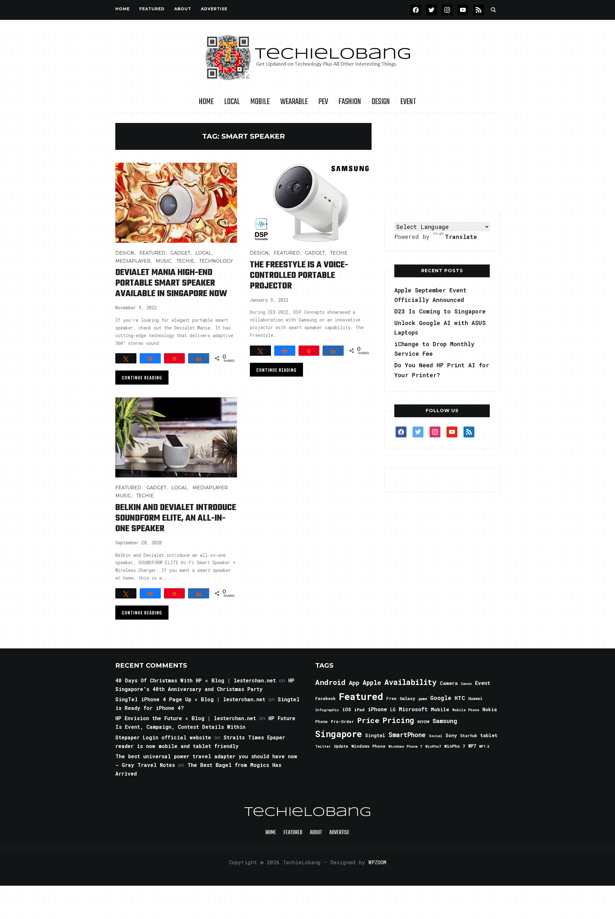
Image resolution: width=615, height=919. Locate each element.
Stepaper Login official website (163, 737)
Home (122, 8)
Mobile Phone (465, 709)
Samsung (444, 721)
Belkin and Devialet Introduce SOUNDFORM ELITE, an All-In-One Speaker (175, 518)
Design (381, 101)
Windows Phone (368, 746)
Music (163, 261)
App (354, 683)
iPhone (377, 709)
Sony (451, 735)
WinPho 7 (454, 746)
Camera (449, 683)
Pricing (398, 720)
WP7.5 (484, 746)
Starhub (468, 735)
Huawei (475, 698)
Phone (321, 721)
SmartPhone (407, 734)
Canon (466, 683)
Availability (410, 682)
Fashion (350, 101)
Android (330, 682)
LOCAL (232, 101)
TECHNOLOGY (216, 261)
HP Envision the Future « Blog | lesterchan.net (185, 718)
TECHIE (185, 261)
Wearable (294, 101)
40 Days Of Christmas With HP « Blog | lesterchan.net (195, 680)
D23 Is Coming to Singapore (440, 311)
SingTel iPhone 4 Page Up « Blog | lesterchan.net (190, 699)
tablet (488, 735)
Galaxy (407, 698)
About (182, 8)
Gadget (180, 253)
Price (368, 720)
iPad (359, 709)
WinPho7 (433, 746)
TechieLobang (307, 812)
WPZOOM (377, 862)
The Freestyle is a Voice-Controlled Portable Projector (299, 275)
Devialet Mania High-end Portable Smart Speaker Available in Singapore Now (171, 283)
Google (440, 698)
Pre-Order (342, 721)
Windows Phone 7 (405, 746)
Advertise (214, 8)
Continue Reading (142, 377)
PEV (323, 101)
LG (393, 709)
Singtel (375, 735)
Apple (372, 683)
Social (435, 735)
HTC (460, 698)
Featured (361, 696)
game (422, 698)
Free (391, 698)
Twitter (323, 746)
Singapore (338, 733)
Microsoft (413, 709)
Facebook (325, 698)
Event (408, 101)
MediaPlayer (133, 261)
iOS (346, 709)
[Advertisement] (442, 163)
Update (341, 746)
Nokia (489, 709)
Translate (461, 236)
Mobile (260, 101)
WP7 (472, 746)
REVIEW (423, 722)
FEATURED (152, 8)
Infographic (327, 710)
